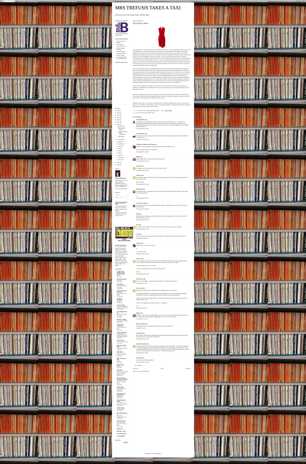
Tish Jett (138, 243)
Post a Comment (138, 365)
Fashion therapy (144, 112)
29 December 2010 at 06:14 (142, 219)
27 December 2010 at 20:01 (142, 209)
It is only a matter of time (122, 341)
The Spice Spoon (121, 305)
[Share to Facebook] (169, 110)
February (120, 157)
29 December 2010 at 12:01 (142, 238)
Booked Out (120, 428)
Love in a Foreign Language (121, 49)
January (120, 159)
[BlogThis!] (166, 110)
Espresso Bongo (120, 44)
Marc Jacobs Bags (140, 323)
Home (162, 368)
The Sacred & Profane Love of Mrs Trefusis (122, 58)
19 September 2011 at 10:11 (142, 339)
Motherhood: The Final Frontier (121, 394)
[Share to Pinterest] (171, 110)
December (120, 126)
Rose (137, 224)
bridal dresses (157, 336)
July (119, 148)
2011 (118, 122)
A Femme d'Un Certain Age (120, 325)
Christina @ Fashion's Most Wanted (145, 144)
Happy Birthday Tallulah (122, 320)
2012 (118, 119)
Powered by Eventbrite (123, 104)
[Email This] (165, 110)
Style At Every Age (140, 203)
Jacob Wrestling (121, 436)
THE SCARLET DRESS (122, 129)
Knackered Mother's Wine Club (122, 291)
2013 (118, 117)
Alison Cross (139, 288)
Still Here (119, 301)
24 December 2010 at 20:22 (142, 151)
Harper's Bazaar (151, 112)
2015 (118, 113)
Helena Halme (120, 387)
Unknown (138, 166)
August (120, 146)
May (119, 152)
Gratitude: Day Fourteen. (122, 348)
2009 (118, 162)
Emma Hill (119, 370)
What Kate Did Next (122, 279)
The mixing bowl (120, 409)
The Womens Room (121, 433)
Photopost (119, 366)
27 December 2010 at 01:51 (142, 198)
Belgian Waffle (120, 365)
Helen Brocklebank (121, 178)
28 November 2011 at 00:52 (142, 362)
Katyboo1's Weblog (121, 319)
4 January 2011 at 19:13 (141, 308)
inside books (120, 351)
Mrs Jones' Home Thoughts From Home (122, 378)
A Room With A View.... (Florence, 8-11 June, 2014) (122, 382)
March (119, 155)
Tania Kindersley (140, 133)
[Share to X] (168, 110)
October (120, 141)
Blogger (159, 453)
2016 (118, 110)
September (120, 143)
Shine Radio (119, 280)
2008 (118, 164)
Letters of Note (120, 340)
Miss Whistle (139, 189)
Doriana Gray (139, 279)
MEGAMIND (121, 136)
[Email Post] (162, 110)
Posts (118, 194)
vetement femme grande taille (168, 350)
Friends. (118, 275)
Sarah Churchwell (121, 421)
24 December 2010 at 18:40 (142, 139)
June (119, 150)
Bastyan (172, 54)
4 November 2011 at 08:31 (142, 352)
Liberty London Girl (122, 332)
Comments (119, 197)
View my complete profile (121, 188)
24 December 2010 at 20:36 (142, 170)
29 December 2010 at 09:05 (142, 229)
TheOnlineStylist (140, 119)
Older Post (188, 368)
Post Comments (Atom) (144, 371)
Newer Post (135, 368)
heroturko (138, 357)
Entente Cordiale (120, 55)
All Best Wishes (120, 408)
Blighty (138, 156)
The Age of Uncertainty (120, 299)
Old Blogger (119, 396)
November (120, 139)
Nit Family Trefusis (121, 53)
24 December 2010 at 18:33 (142, 128)
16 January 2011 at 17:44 (142, 319)
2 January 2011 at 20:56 (141, 283)
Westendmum (120, 284)
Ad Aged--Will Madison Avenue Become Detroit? (121, 273)
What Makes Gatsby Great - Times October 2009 (121, 424)
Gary (137, 234)
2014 (118, 115)
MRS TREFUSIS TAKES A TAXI (148, 7)
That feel (119, 361)
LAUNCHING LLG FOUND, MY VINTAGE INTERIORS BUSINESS (122, 335)
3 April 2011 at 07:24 (141, 328)
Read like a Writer (121, 431)
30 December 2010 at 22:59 (142, 274)
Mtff (137, 214)
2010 (118, 124)
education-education (141, 344)
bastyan (138, 112)
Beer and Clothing (121, 51)
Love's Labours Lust (121, 46)
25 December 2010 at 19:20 (142, 184)
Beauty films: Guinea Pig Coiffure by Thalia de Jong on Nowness (122, 373)
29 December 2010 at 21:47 (142, 253)
